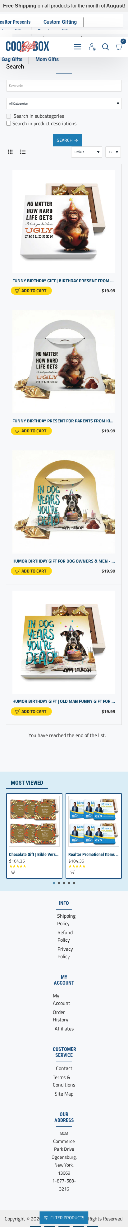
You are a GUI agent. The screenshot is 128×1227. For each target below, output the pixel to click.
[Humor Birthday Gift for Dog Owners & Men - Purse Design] (63, 502)
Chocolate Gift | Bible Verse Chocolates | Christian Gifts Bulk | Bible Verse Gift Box (34, 854)
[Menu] (77, 47)
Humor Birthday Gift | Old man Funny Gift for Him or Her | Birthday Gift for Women (63, 701)
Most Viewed (27, 782)
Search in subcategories (38, 116)
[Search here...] (105, 47)
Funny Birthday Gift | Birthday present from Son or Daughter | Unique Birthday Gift (63, 281)
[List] (22, 152)
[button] (31, 291)
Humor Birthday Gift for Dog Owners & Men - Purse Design (63, 561)
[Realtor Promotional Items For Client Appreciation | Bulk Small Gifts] (93, 821)
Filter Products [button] (67, 1217)
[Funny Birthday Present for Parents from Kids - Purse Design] (63, 361)
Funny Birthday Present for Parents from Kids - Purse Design (63, 421)
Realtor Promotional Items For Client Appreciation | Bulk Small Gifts (93, 854)
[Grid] (10, 152)
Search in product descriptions (44, 123)
